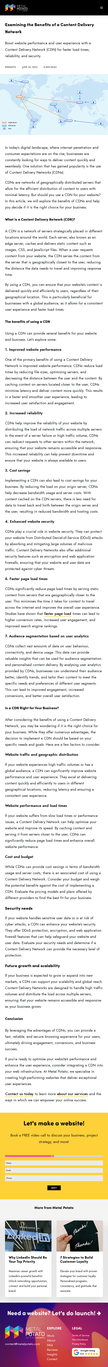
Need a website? (28, 1312)
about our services (72, 1094)
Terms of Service (80, 1335)
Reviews (52, 1349)
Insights (10, 67)
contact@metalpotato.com (22, 1344)
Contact (52, 1359)
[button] (101, 7)
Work (50, 1335)
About (51, 1340)
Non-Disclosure (80, 1339)
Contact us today (19, 1094)
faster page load (57, 613)
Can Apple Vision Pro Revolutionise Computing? (77, 1261)
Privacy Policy (79, 1344)
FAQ (50, 1345)
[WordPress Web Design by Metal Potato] (16, 8)
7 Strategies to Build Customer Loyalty (25, 1259)
